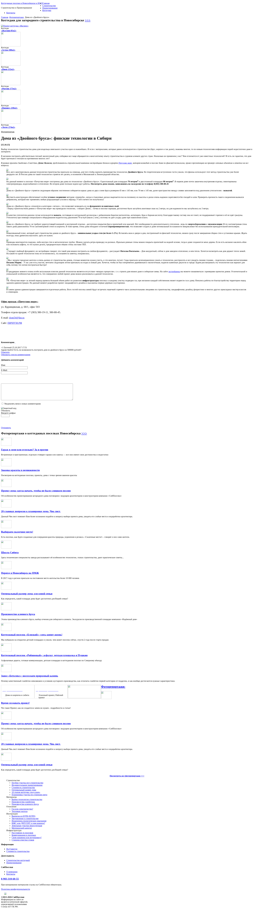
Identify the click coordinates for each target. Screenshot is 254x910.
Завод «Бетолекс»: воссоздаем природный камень (29, 675)
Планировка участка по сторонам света (29, 795)
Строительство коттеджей (18, 860)
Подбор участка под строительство (27, 783)
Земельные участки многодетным (27, 826)
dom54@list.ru (16, 317)
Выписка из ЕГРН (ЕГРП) (23, 816)
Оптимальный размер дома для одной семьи (26, 593)
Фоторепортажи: (113, 686)
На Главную (11, 849)
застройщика (174, 271)
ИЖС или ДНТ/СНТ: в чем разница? (28, 823)
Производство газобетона (23, 802)
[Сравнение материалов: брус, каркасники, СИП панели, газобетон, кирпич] (84, 697)
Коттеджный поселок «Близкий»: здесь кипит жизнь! (31, 634)
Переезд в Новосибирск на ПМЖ (20, 573)
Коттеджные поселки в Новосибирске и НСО (21, 3)
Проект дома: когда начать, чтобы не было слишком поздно (36, 490)
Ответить (5, 352)
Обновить (5, 410)
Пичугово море (125, 163)
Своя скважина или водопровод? (27, 837)
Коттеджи (46, 10)
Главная (45, 3)
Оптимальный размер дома (24, 790)
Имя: (3, 365)
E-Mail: (4, 370)
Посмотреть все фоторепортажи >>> (127, 776)
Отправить (6, 428)
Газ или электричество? (22, 809)
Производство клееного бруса (18, 614)
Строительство (49, 5)
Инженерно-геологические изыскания (29, 821)
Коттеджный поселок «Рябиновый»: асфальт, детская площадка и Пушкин (44, 655)
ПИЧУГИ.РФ (15, 323)
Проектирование (50, 8)
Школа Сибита (10, 552)
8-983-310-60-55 (10, 878)
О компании (11, 872)
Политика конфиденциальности (15, 889)
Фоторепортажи (16, 17)
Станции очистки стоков (23, 840)
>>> (87, 20)
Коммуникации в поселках (24, 835)
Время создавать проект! (15, 703)
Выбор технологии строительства (27, 799)
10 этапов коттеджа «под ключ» (26, 792)
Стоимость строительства (23, 787)
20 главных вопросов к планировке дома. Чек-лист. (31, 511)
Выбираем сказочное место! (17, 531)
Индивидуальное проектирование (27, 785)
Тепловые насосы (20, 811)
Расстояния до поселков (22, 833)
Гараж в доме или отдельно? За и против (24, 449)
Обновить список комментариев (15, 354)
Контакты (10, 13)
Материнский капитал (22, 828)
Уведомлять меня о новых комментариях (22, 404)
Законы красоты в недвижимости (20, 470)
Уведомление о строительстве (25, 818)
